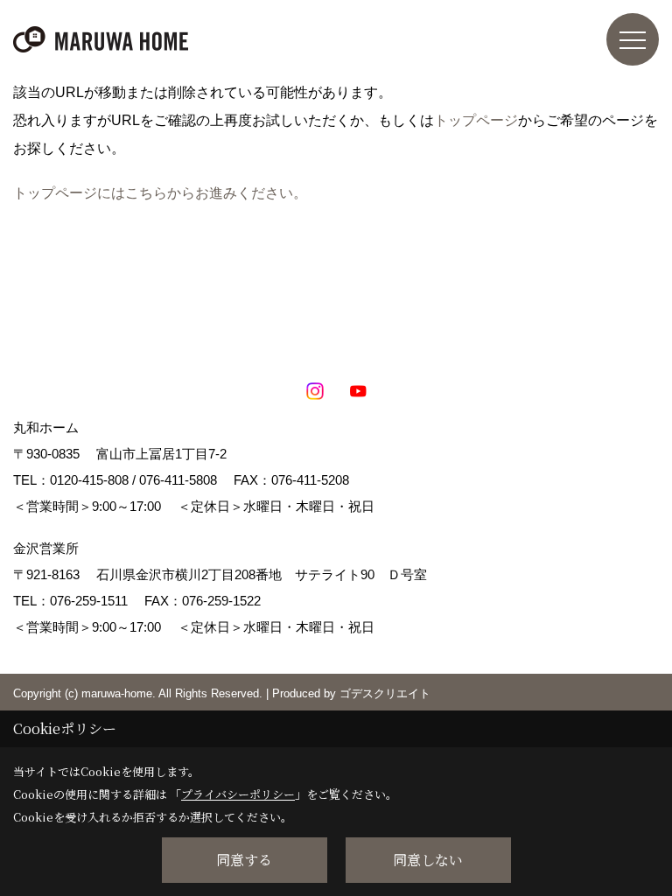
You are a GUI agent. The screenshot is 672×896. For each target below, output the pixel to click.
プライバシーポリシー (238, 794)
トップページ (476, 120)
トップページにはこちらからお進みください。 (160, 193)
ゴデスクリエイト (385, 693)
